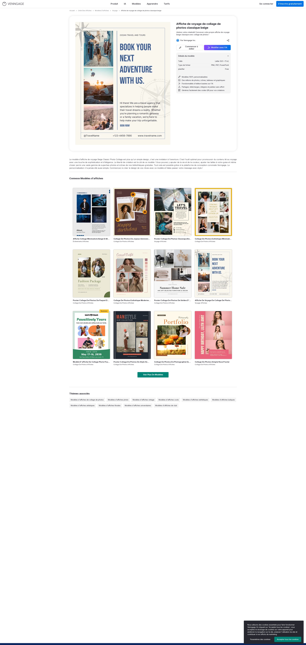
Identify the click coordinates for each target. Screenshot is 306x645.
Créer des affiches (85, 10)
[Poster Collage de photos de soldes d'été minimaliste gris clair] (172, 273)
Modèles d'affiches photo (118, 400)
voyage (115, 10)
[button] (189, 47)
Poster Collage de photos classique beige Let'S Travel (172, 239)
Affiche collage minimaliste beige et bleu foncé (91, 239)
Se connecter (266, 4)
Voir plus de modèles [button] (153, 374)
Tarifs (167, 4)
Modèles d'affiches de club (166, 405)
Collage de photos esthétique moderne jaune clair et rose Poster (132, 300)
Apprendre (152, 4)
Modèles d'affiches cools (169, 400)
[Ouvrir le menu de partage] (228, 40)
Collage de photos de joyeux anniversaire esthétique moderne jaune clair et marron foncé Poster (132, 239)
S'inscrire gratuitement (290, 4)
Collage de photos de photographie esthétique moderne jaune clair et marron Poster (172, 362)
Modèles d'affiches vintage (143, 400)
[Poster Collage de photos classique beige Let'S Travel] (172, 212)
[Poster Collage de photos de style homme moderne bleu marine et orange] (132, 335)
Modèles (136, 4)
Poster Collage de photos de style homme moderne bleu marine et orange (132, 362)
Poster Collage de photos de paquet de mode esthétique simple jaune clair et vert (91, 300)
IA (125, 4)
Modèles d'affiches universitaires (138, 405)
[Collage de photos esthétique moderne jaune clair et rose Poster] (132, 273)
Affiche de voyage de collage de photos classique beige (213, 300)
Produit (114, 4)
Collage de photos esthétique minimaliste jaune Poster (213, 239)
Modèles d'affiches (102, 10)
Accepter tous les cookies (288, 639)
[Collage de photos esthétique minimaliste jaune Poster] (213, 212)
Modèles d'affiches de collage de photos (87, 400)
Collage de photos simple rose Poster (212, 362)
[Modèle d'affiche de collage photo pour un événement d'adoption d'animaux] (91, 335)
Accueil (72, 10)
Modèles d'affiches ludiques (223, 400)
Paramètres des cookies (260, 639)
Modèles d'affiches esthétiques (195, 400)
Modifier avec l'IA (219, 47)
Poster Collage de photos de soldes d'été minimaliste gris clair (172, 300)
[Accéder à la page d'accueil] (13, 4)
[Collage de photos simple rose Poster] (213, 335)
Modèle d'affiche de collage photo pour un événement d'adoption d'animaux (91, 362)
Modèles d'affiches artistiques (83, 405)
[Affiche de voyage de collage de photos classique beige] (213, 273)
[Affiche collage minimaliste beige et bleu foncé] (91, 212)
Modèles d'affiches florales (109, 405)
